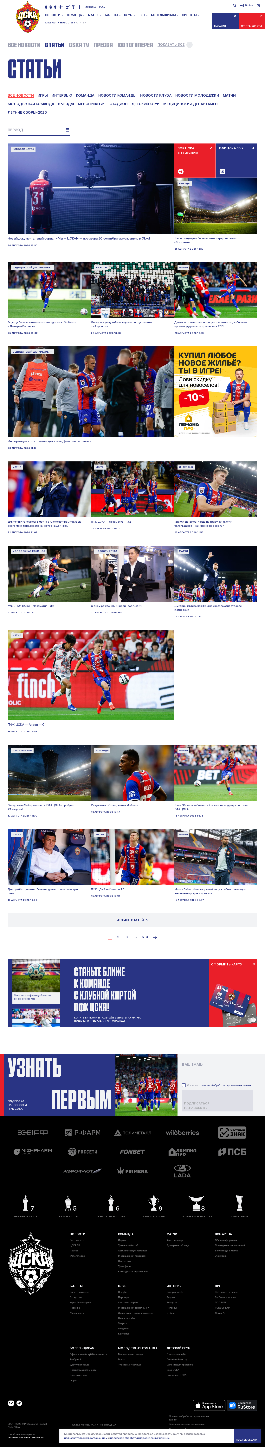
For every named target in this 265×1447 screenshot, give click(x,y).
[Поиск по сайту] (234, 5)
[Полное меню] (7, 6)
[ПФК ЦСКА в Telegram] (19, 1403)
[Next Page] (155, 937)
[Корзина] (258, 5)
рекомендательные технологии (25, 1437)
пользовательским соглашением (85, 1437)
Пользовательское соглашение (186, 1424)
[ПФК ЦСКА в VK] (11, 1403)
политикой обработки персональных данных (226, 1085)
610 (145, 937)
